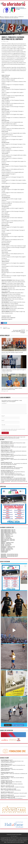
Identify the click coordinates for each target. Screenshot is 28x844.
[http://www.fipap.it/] (14, 10)
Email (3, 420)
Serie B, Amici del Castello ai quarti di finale (12, 352)
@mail (20, 834)
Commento (4, 403)
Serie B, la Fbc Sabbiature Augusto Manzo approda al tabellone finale (12, 389)
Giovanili (11, 16)
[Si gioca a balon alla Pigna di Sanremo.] (14, 683)
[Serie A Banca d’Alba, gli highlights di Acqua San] (14, 710)
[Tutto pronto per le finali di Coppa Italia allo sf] (14, 577)
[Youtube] (15, 836)
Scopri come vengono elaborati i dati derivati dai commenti (12, 437)
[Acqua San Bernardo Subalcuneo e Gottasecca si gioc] (14, 604)
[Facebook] (12, 836)
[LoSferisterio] (14, 3)
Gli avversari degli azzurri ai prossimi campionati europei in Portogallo (18, 331)
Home (2, 16)
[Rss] (11, 836)
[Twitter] (13, 836)
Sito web (3, 424)
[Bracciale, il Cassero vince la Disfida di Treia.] (14, 630)
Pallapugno (6, 16)
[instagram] (16, 836)
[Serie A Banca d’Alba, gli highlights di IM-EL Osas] (14, 657)
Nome (3, 415)
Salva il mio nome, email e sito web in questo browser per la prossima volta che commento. (13, 430)
